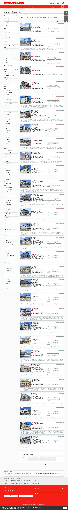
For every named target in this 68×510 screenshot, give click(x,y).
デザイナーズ (8, 101)
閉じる (65, 508)
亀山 (37, 165)
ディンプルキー (9, 257)
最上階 (7, 283)
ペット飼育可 (8, 90)
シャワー (7, 211)
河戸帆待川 (37, 31)
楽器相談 (7, 94)
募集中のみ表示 (8, 25)
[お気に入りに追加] (29, 31)
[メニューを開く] (63, 7)
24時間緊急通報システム (10, 255)
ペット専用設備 (9, 92)
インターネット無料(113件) (26, 473)
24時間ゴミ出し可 (9, 268)
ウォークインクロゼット (10, 226)
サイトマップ (41, 501)
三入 (37, 39)
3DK (6, 58)
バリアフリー (8, 112)
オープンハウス (9, 130)
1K (13, 49)
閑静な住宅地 (8, 99)
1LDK (14, 51)
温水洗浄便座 (8, 204)
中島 (27, 483)
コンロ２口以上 (9, 187)
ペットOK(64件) (34, 473)
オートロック (8, 248)
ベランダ (7, 159)
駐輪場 (7, 172)
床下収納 (7, 223)
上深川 (38, 483)
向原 (36, 483)
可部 (37, 124)
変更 (16, 15)
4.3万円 (31, 457)
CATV (7, 240)
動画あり (7, 81)
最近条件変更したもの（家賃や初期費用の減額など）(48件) (48, 473)
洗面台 (7, 206)
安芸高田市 (19, 478)
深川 (21, 480)
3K (13, 56)
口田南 (27, 480)
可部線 (33, 31)
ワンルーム (8, 49)
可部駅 (22, 17)
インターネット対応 (9, 244)
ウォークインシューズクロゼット (10, 229)
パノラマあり (8, 84)
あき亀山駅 (49, 17)
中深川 (30, 483)
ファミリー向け (9, 146)
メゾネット (8, 156)
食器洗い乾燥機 (9, 189)
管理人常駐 (8, 119)
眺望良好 (7, 121)
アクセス (43, 7)
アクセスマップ (37, 491)
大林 (37, 422)
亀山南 (38, 152)
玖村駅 (25, 17)
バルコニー (8, 161)
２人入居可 (8, 110)
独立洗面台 (8, 213)
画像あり (7, 79)
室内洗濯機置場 (9, 150)
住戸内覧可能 (8, 270)
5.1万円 (38, 457)
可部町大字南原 (39, 364)
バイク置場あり (9, 174)
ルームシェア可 (9, 137)
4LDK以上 (7, 62)
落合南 (14, 480)
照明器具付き (8, 170)
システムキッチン (9, 191)
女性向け (7, 143)
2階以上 (7, 279)
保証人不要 (8, 105)
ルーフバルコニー (9, 163)
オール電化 (8, 165)
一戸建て (7, 22)
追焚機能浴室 (8, 200)
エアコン (7, 217)
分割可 (7, 114)
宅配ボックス (8, 253)
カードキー (8, 128)
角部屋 (7, 288)
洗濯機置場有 (8, 179)
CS (6, 235)
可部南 (24, 480)
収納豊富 (7, 231)
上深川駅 (55, 17)
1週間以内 (12, 75)
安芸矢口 (17, 483)
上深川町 (34, 480)
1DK (6, 51)
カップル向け (8, 141)
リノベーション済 (9, 103)
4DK (13, 60)
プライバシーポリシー (33, 501)
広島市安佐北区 (34, 39)
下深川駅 (38, 17)
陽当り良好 (8, 96)
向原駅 (52, 17)
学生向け (7, 139)
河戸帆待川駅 (33, 17)
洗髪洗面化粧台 (9, 209)
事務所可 (7, 108)
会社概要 (32, 7)
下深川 (25, 483)
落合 (17, 480)
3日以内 (7, 75)
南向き (7, 285)
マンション (8, 20)
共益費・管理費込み (9, 37)
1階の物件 (8, 281)
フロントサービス (9, 266)
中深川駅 (44, 17)
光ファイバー (8, 242)
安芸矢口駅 (29, 17)
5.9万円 (45, 457)
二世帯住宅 (8, 123)
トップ (9, 7)
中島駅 (41, 17)
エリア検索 (20, 7)
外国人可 (7, 132)
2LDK (7, 56)
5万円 (53, 457)
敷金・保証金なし (9, 32)
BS (6, 238)
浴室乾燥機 (8, 202)
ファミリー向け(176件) (8, 473)
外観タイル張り (9, 183)
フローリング (8, 152)
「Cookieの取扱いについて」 (11, 508)
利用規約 (27, 501)
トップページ (37, 488)
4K (6, 60)
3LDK (14, 58)
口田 (19, 480)
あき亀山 (33, 483)
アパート (7, 18)
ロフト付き (8, 154)
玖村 (14, 483)
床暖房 (7, 219)
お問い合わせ (55, 7)
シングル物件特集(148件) (17, 473)
